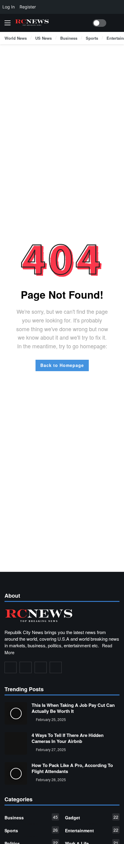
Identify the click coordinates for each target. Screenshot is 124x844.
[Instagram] (41, 667)
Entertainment (91, 830)
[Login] (114, 22)
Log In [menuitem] (8, 6)
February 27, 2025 (51, 749)
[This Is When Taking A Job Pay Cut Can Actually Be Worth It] (16, 713)
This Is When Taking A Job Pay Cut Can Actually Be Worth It (73, 708)
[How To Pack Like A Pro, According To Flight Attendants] (16, 773)
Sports (31, 830)
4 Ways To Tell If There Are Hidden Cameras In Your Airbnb (68, 738)
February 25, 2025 (51, 719)
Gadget (91, 817)
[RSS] (56, 667)
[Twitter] (26, 667)
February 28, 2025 (51, 779)
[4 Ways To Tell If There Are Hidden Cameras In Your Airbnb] (16, 743)
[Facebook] (11, 667)
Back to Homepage (62, 365)
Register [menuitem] (28, 6)
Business (31, 817)
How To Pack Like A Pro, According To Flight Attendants (72, 768)
